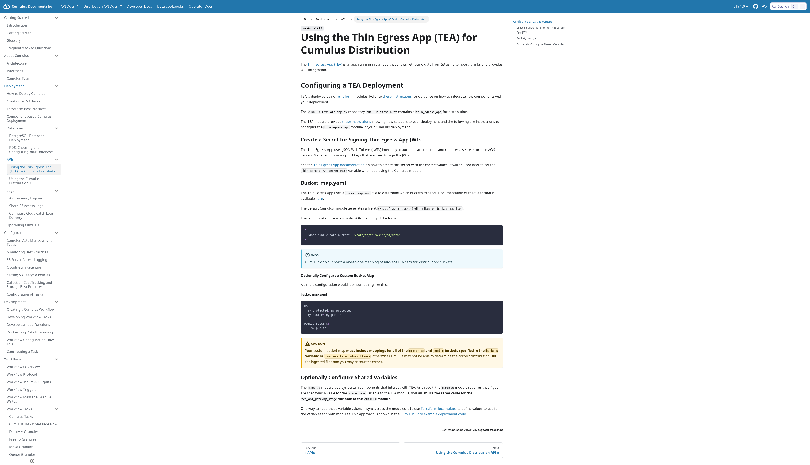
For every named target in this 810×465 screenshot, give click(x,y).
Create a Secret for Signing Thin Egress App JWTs (541, 30)
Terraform (344, 96)
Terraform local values (438, 408)
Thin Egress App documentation (339, 165)
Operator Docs (201, 6)
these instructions (397, 96)
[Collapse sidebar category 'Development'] (56, 301)
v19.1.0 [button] (739, 6)
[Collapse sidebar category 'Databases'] (56, 128)
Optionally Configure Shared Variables (540, 44)
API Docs (68, 6)
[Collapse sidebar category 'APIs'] (56, 159)
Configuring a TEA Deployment (532, 21)
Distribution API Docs (101, 6)
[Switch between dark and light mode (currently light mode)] (764, 6)
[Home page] (305, 19)
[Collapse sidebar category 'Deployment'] (56, 86)
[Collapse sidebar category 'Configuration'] (56, 232)
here (319, 198)
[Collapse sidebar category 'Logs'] (56, 190)
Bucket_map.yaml (528, 38)
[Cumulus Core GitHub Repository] (756, 6)
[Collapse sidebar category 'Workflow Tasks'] (56, 409)
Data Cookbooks (170, 6)
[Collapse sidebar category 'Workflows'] (56, 359)
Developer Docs (139, 6)
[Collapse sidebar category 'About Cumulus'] (56, 55)
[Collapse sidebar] (31, 461)
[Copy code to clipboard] (497, 230)
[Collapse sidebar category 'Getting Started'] (56, 17)
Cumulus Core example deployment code (433, 414)
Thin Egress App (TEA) (325, 64)
